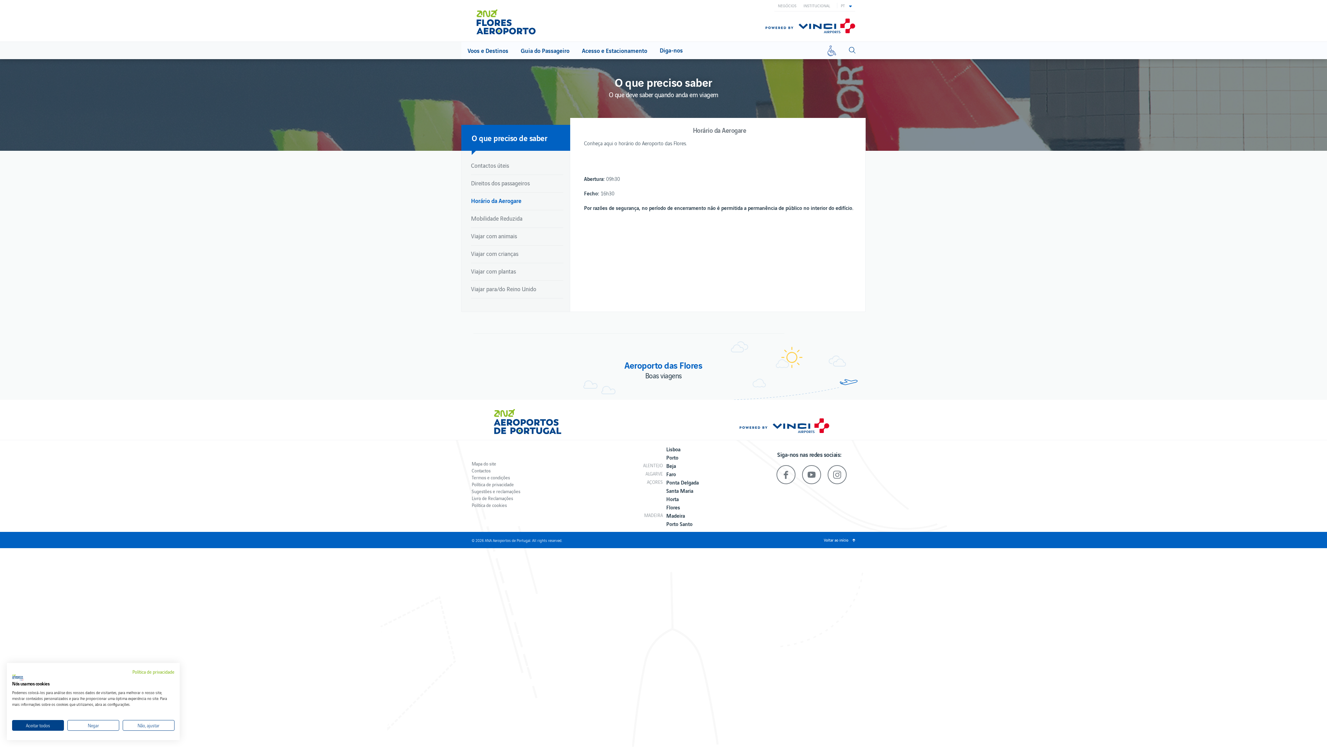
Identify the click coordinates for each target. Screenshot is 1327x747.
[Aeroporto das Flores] (511, 22)
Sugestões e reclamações (496, 491)
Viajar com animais (494, 236)
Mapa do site (484, 463)
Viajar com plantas (493, 271)
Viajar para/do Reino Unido (503, 289)
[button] (846, 5)
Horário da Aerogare (496, 200)
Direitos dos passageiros (500, 183)
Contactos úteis (490, 165)
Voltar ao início (836, 540)
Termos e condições (491, 477)
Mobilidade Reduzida (497, 218)
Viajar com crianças (494, 253)
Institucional (816, 5)
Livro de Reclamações (492, 498)
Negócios (787, 5)
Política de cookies (489, 505)
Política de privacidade (493, 484)
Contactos (481, 470)
